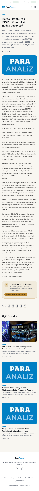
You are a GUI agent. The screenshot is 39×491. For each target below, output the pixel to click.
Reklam (20, 478)
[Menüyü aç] (35, 7)
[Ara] (31, 7)
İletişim (13, 478)
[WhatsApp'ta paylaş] (9, 306)
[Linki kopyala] (25, 306)
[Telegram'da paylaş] (21, 306)
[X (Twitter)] (17, 468)
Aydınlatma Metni (19, 480)
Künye (6, 478)
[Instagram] (21, 468)
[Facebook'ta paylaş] (17, 306)
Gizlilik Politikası (30, 478)
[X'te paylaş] (13, 306)
